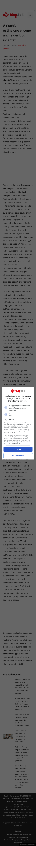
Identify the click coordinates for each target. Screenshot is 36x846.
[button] (18, 419)
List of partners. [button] (12, 432)
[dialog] (18, 423)
